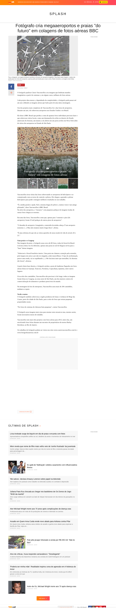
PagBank (50, 2)
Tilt (75, 6)
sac (85, 2)
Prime (95, 6)
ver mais (42, 598)
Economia (44, 6)
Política (33, 6)
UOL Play (56, 2)
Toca (98, 6)
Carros (38, 6)
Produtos (11, 6)
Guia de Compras (105, 6)
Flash (17, 6)
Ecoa (77, 6)
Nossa (88, 6)
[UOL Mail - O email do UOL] (89, 2)
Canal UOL (82, 6)
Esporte (54, 6)
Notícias (28, 6)
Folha (50, 6)
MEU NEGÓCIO (36, 2)
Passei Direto (44, 2)
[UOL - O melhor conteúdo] (11, 2)
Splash (59, 6)
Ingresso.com (22, 2)
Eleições (22, 6)
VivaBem (71, 6)
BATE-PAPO (29, 2)
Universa (65, 6)
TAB (91, 6)
